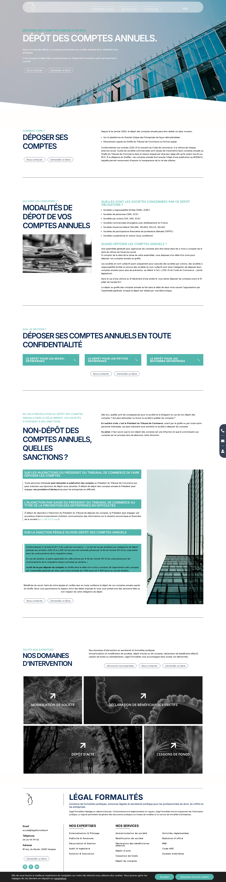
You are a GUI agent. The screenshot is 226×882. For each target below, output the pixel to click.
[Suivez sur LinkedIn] (37, 867)
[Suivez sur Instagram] (25, 867)
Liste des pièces (129, 9)
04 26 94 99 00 (31, 839)
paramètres (60, 878)
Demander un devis (103, 9)
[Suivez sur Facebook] (31, 867)
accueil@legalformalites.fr (35, 830)
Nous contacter (34, 70)
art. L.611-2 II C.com (48, 519)
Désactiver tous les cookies (194, 877)
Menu (185, 9)
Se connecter (151, 9)
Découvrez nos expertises (120, 665)
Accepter (164, 877)
